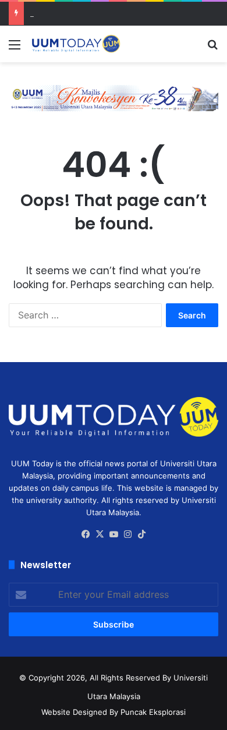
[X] (100, 534)
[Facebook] (86, 534)
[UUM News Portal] (75, 44)
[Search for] (212, 49)
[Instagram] (127, 534)
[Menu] (14, 49)
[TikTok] (141, 534)
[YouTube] (113, 534)
